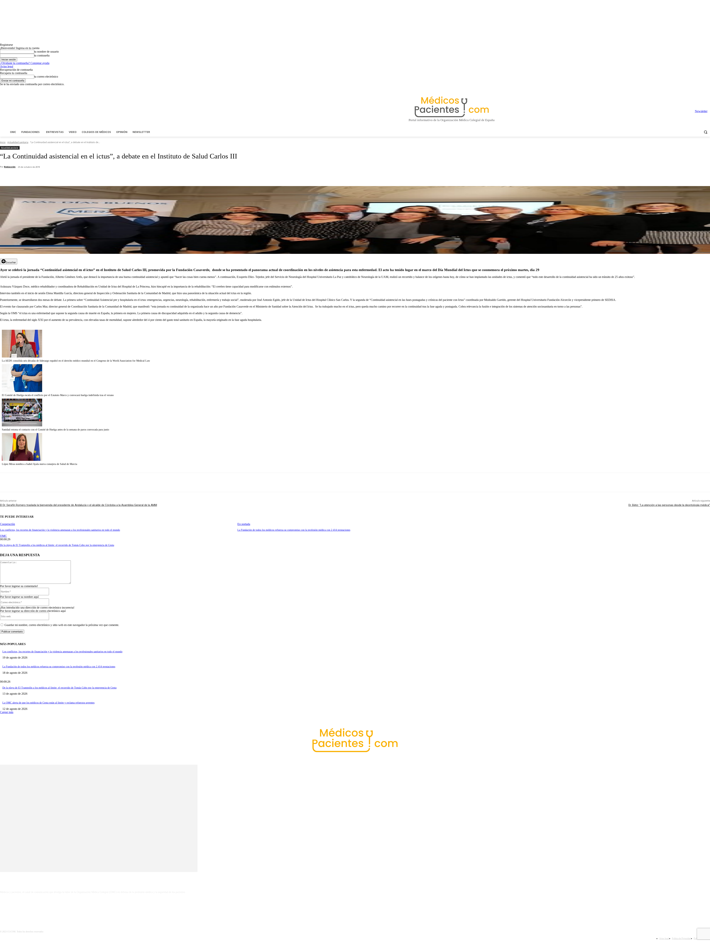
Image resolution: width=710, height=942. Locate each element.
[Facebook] (682, 88)
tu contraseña (42, 55)
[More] (105, 177)
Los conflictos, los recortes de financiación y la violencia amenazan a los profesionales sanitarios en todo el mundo (60, 530)
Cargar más (6, 712)
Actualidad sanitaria (17, 142)
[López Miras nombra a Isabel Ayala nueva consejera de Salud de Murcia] (22, 459)
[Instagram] (687, 88)
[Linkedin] (692, 88)
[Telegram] (698, 88)
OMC (3, 535)
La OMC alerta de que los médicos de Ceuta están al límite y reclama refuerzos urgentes (48, 702)
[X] (703, 88)
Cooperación (7, 524)
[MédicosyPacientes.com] (451, 106)
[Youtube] (708, 88)
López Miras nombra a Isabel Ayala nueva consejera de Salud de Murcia (39, 464)
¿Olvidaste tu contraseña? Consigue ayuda (24, 63)
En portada (243, 524)
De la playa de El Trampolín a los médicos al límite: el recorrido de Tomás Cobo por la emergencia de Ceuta (57, 545)
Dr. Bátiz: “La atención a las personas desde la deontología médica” (669, 505)
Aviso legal (6, 66)
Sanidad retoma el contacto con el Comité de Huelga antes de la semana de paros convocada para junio (55, 429)
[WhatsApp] (65, 176)
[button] (705, 132)
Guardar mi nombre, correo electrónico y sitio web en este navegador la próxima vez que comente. (61, 625)
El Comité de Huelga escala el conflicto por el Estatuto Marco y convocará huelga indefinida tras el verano (58, 395)
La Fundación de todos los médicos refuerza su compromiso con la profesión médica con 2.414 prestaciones (293, 530)
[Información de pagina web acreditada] (355, 908)
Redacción (10, 166)
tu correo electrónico (46, 76)
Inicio (3, 142)
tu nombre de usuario (46, 51)
